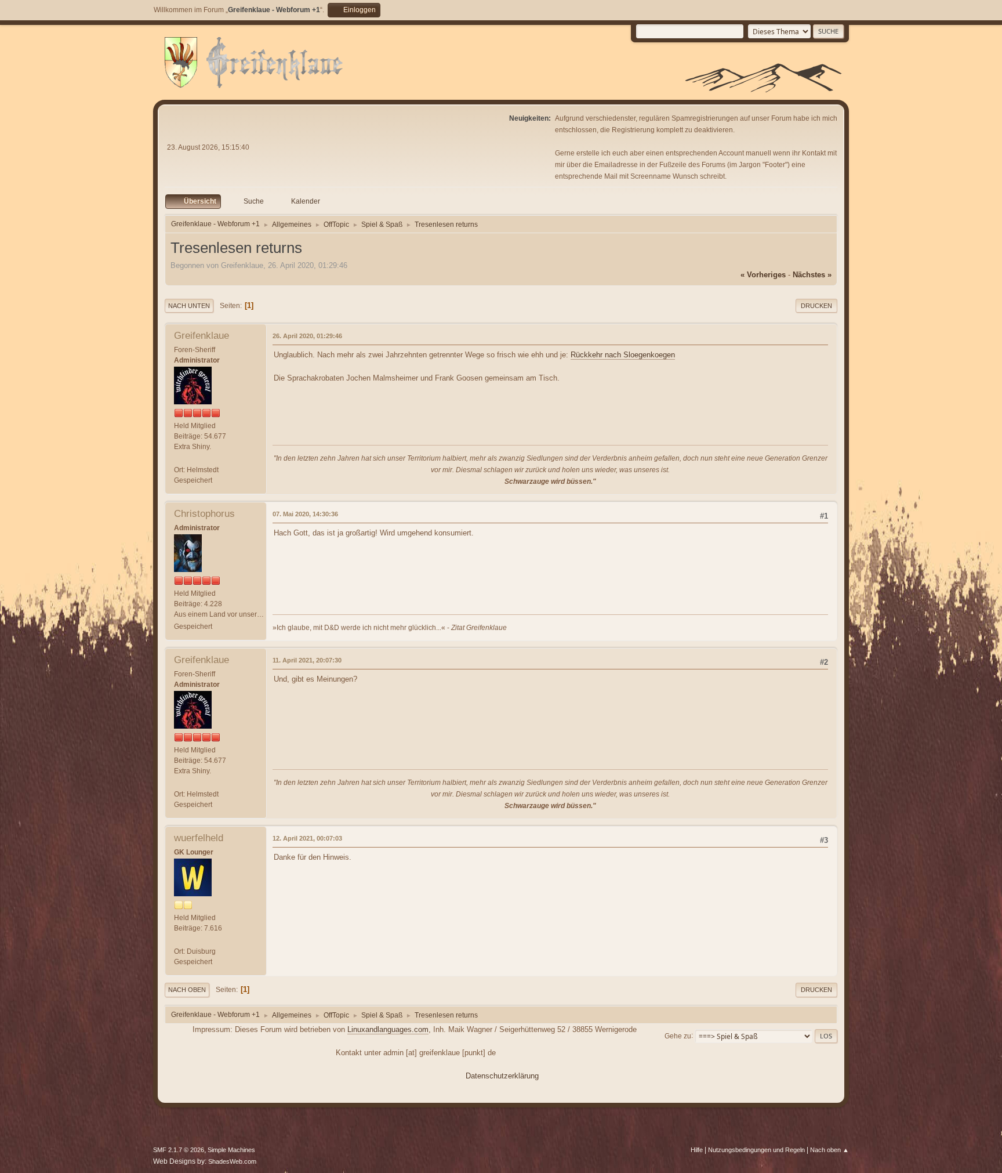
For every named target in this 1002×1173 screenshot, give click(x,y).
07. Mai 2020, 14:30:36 (305, 514)
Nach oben (187, 989)
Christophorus (204, 513)
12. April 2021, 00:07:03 (307, 838)
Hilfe (697, 1149)
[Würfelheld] (178, 940)
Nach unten (189, 305)
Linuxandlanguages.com (388, 1029)
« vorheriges (763, 274)
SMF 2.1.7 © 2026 (178, 1149)
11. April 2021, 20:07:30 (307, 660)
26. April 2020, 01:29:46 (307, 335)
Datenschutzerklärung (502, 1075)
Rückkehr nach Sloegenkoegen (623, 354)
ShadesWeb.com (232, 1161)
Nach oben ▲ (829, 1149)
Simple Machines (231, 1149)
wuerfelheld (198, 837)
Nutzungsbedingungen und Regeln (756, 1149)
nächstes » (812, 274)
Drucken (816, 305)
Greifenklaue (201, 335)
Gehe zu (678, 1035)
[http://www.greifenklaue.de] (178, 459)
